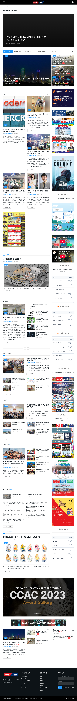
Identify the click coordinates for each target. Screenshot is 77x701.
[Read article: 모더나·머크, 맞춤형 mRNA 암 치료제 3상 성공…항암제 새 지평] (14, 111)
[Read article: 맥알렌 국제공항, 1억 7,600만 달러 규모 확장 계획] (31, 425)
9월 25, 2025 (39, 409)
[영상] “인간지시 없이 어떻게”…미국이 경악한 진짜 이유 (62, 83)
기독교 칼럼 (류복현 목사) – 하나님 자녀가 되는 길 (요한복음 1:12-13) (36, 503)
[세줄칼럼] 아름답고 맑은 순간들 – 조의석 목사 (36, 510)
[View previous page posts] (25, 348)
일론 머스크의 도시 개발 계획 (18, 429)
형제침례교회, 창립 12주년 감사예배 (18, 386)
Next (10, 394)
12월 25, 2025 (39, 452)
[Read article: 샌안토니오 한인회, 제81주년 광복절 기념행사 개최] (13, 365)
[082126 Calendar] (63, 217)
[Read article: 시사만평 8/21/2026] (26, 275)
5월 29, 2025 (15, 426)
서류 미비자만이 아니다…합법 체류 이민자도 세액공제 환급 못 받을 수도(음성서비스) (62, 61)
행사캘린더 (42, 683)
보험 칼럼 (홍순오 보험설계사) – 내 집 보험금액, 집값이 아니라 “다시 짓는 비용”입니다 (13, 503)
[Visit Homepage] (38, 2)
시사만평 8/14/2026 (8, 510)
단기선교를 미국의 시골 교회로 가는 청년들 (18, 423)
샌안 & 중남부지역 (45, 354)
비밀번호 (60, 681)
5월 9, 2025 (39, 434)
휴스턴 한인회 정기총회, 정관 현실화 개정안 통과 (14, 191)
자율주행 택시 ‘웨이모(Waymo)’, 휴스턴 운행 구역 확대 (42, 334)
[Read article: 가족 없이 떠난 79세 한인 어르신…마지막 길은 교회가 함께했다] (7, 380)
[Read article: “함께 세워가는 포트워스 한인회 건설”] (31, 458)
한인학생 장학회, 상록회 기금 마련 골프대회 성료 (42, 386)
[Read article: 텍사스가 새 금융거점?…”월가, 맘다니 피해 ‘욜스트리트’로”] (14, 634)
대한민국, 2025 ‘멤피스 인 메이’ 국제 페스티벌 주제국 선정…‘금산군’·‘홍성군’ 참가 (42, 431)
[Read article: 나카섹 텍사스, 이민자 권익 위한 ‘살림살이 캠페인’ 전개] (31, 313)
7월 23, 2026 (39, 389)
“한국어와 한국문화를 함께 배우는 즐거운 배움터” (42, 379)
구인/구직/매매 (24, 683)
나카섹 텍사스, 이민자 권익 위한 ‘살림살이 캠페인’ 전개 (42, 312)
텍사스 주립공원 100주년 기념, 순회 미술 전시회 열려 (42, 463)
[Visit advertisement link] (38, 597)
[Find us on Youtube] (73, 698)
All (44, 94)
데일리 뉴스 (24, 678)
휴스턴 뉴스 (24, 676)
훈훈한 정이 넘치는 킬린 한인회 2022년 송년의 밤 (42, 470)
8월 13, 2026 (15, 382)
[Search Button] (73, 2)
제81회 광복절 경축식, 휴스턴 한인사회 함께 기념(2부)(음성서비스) (38, 152)
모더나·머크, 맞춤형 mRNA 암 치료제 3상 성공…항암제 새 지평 (14, 130)
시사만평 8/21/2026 (12, 259)
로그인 (23, 685)
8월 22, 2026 (17, 83)
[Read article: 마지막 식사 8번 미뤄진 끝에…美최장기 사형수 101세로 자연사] (38, 104)
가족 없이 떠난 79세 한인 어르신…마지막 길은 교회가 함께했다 (18, 380)
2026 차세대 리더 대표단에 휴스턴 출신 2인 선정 (38, 191)
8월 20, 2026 (15, 133)
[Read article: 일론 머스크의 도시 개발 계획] (7, 431)
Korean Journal (10, 7)
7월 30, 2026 (15, 389)
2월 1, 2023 (39, 459)
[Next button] (69, 30)
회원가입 (23, 688)
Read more (8, 146)
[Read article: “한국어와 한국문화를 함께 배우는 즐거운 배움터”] (31, 380)
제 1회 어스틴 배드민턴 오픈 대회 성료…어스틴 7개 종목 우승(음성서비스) (13, 463)
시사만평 (6, 265)
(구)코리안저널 (43, 688)
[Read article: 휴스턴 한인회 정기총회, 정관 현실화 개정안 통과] (14, 181)
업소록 (41, 685)
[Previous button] (7, 30)
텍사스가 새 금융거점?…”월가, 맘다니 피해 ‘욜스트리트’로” (27, 79)
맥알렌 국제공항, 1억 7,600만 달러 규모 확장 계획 (42, 423)
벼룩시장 (42, 681)
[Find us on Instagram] (70, 698)
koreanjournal (11, 43)
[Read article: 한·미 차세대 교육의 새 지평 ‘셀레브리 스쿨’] (14, 309)
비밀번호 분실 (65, 687)
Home (4, 7)
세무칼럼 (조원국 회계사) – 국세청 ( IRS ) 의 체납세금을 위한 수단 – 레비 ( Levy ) (36, 514)
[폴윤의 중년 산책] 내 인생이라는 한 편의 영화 (13, 514)
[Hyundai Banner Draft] (63, 113)
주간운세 (6, 543)
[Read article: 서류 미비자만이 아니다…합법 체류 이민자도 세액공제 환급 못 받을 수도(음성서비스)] (31, 632)
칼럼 (41, 676)
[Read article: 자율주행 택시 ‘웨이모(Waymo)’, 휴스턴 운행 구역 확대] (31, 334)
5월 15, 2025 (15, 431)
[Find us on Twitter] (68, 698)
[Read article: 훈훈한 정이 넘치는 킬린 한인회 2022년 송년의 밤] (31, 472)
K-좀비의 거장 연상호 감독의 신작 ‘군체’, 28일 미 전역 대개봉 (27, 38)
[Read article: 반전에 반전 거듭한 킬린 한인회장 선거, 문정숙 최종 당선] (31, 451)
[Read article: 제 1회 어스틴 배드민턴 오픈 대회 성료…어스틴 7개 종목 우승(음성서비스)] (14, 454)
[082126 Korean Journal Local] (63, 441)
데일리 (47, 94)
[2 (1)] (63, 512)
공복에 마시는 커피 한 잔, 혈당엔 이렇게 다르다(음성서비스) (62, 72)
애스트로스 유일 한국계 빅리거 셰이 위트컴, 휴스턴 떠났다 (42, 318)
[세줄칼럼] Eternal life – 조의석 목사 (36, 494)
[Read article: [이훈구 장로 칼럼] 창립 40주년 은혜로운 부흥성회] (13, 411)
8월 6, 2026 (39, 381)
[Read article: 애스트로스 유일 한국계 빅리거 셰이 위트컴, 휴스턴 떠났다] (31, 320)
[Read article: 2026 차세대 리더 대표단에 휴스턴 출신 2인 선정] (38, 181)
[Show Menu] (4, 2)
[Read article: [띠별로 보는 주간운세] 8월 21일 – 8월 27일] (26, 553)
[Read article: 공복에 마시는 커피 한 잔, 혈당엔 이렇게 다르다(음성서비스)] (31, 641)
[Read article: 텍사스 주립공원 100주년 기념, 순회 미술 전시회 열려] (31, 465)
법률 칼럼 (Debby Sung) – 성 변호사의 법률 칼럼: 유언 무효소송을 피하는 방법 (13, 520)
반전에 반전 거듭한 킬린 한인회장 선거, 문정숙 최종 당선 (42, 449)
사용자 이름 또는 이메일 (63, 676)
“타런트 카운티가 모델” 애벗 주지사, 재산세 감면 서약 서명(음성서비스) (29, 51)
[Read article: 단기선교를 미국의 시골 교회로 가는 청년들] (7, 425)
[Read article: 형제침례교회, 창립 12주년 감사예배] (7, 388)
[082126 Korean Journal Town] (63, 394)
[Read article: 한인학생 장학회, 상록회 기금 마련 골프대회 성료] (31, 388)
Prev (6, 394)
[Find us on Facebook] (66, 698)
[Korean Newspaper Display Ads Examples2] (63, 98)
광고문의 (42, 690)
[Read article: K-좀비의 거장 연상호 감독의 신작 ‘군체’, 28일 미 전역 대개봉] (31, 327)
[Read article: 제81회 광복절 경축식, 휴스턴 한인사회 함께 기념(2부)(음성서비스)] (38, 142)
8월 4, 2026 (15, 467)
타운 (41, 678)
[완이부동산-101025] (14, 229)
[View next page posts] (28, 348)
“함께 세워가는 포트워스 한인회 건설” (42, 456)
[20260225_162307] (63, 478)
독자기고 (6, 405)
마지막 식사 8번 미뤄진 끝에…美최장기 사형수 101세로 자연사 (38, 115)
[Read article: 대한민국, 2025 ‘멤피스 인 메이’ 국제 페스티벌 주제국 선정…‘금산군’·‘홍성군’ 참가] (31, 431)
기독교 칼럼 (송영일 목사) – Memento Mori (35, 506)
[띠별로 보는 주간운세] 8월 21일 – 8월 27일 (22, 537)
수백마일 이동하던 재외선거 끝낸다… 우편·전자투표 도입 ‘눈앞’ (39, 305)
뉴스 (7, 33)
